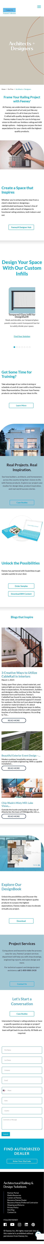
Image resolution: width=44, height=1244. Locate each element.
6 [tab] (27, 347)
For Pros (10, 89)
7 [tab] (29, 347)
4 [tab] (22, 347)
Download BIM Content (21, 594)
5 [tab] (24, 347)
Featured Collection (9, 13)
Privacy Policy (12, 1207)
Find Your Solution (22, 336)
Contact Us (9, 10)
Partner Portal (13, 1193)
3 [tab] (19, 347)
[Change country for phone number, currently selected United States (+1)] (4, 1090)
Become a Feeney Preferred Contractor (22, 1202)
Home (4, 89)
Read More (14, 720)
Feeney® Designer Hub (21, 227)
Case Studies (22, 502)
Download (21, 921)
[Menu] (39, 7)
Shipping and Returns (15, 1205)
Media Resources (14, 1195)
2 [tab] (17, 347)
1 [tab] (14, 347)
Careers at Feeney (14, 1198)
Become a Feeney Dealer (17, 1200)
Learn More (21, 405)
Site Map (10, 1210)
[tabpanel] (22, 312)
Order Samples (21, 586)
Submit (5, 1134)
